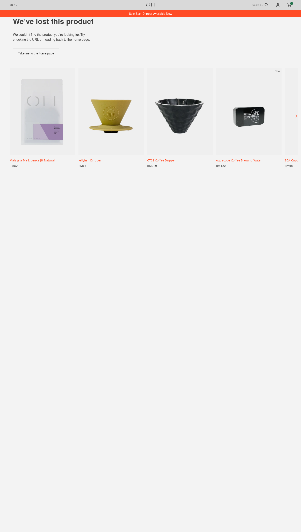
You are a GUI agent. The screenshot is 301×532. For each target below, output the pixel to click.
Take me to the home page (36, 53)
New (277, 71)
